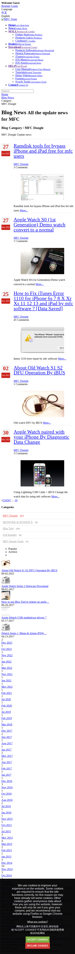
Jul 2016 (6, 806)
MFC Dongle (21, 164)
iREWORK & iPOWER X (20, 522)
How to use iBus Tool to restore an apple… (25, 601)
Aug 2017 (7, 743)
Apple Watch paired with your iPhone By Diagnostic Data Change (41, 437)
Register (5, 6)
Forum (26, 78)
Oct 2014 (6, 875)
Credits (25, 40)
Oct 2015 (6, 825)
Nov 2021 (7, 674)
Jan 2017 (6, 774)
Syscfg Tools (30, 81)
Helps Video (29, 75)
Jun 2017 (6, 749)
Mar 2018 (6, 724)
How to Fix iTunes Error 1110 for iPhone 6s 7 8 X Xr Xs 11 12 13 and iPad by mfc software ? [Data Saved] (43, 300)
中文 (4, 12)
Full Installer (12, 534)
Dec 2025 (6, 642)
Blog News (7, 97)
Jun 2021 (6, 680)
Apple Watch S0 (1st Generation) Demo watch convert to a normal (39, 224)
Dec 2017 (6, 730)
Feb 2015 (6, 850)
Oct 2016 (6, 793)
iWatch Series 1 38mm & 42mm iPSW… (24, 633)
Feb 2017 (6, 768)
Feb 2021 (6, 693)
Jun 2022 (6, 661)
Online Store (28, 34)
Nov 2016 (7, 787)
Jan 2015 (6, 856)
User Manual (32, 69)
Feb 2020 (6, 705)
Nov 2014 (7, 869)
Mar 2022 (6, 667)
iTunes (27, 56)
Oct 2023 (6, 649)
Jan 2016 (6, 812)
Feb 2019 (6, 718)
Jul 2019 (6, 711)
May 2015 (7, 837)
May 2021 (7, 686)
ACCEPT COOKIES (37, 939)
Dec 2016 (6, 781)
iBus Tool (11, 528)
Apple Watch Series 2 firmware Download (24, 586)
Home (4, 94)
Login (14, 6)
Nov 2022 (7, 655)
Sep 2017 (6, 737)
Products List (28, 37)
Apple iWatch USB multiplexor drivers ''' (24, 617)
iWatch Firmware (32, 53)
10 (16, 500)
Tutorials (28, 72)
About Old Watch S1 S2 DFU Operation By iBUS (39, 370)
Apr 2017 (6, 762)
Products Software (34, 50)
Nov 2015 (7, 818)
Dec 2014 (6, 862)
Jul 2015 (6, 831)
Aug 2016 (7, 799)
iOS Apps (28, 62)
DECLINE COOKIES (37, 945)
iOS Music (29, 59)
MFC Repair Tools (15, 541)
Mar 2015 (6, 844)
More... (24, 210)
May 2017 (7, 755)
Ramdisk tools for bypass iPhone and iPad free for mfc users (43, 151)
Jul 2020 (6, 699)
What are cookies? (37, 921)
